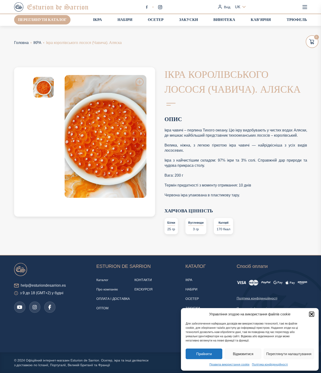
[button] (311, 314)
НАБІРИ (124, 20)
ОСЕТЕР (156, 20)
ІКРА (97, 20)
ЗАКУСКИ (188, 20)
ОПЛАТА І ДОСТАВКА (113, 299)
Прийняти (204, 354)
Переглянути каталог (42, 20)
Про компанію (107, 289)
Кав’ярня (261, 20)
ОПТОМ (102, 308)
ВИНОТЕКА (224, 20)
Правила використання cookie (229, 364)
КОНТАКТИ (143, 280)
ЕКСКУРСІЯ (143, 289)
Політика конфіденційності (270, 364)
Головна (21, 43)
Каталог (102, 280)
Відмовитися (243, 354)
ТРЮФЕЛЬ (297, 20)
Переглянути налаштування (288, 354)
